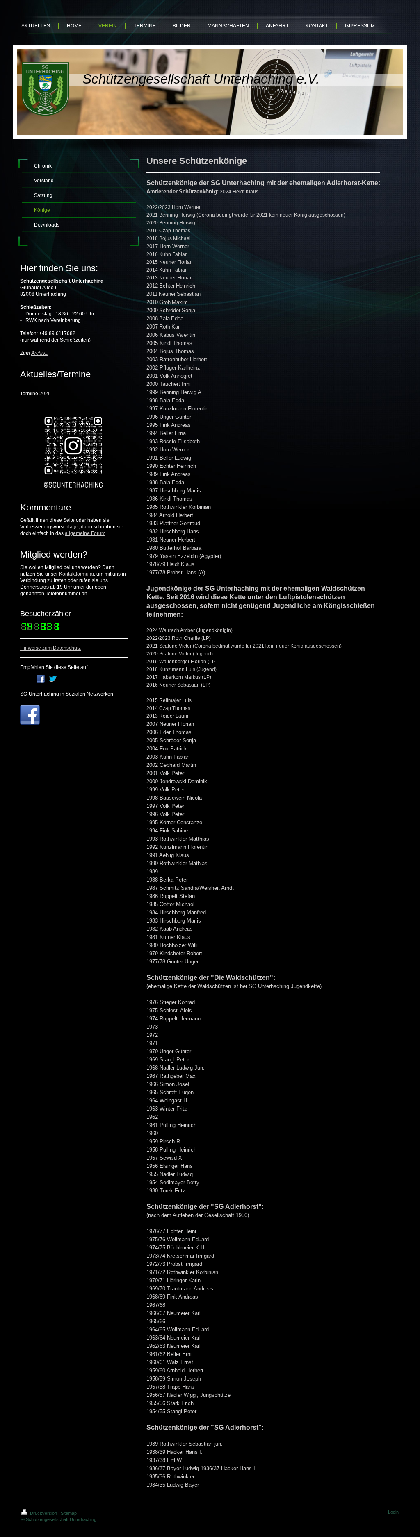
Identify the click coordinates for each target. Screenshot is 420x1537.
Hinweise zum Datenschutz (50, 648)
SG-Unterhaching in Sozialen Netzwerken (66, 694)
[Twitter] (53, 679)
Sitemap (69, 1513)
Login (393, 1512)
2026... (47, 394)
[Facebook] (41, 679)
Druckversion (43, 1513)
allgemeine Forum (85, 533)
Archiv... (39, 353)
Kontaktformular (76, 574)
